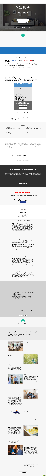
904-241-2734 (23, 212)
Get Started (16, 227)
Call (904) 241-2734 (23, 105)
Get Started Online (23, 22)
